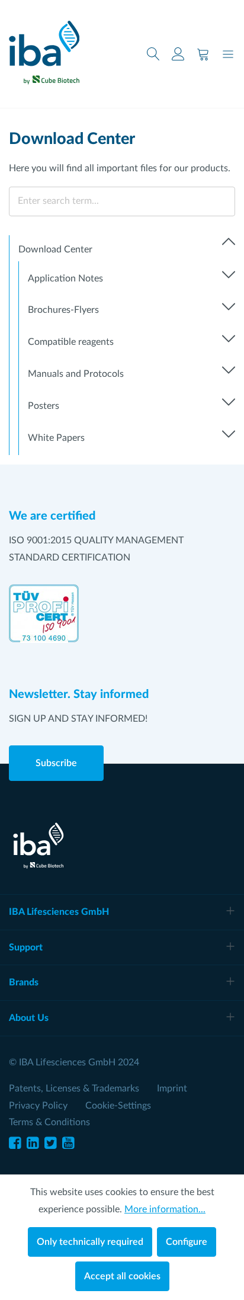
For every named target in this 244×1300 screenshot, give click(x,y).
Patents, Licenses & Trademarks (74, 1088)
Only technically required (90, 1242)
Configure (186, 1242)
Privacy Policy (38, 1105)
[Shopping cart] (203, 54)
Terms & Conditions (49, 1122)
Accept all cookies (122, 1276)
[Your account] (178, 54)
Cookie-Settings (118, 1105)
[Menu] (228, 54)
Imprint (172, 1088)
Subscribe (56, 763)
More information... (165, 1209)
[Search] (153, 54)
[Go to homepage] (44, 48)
